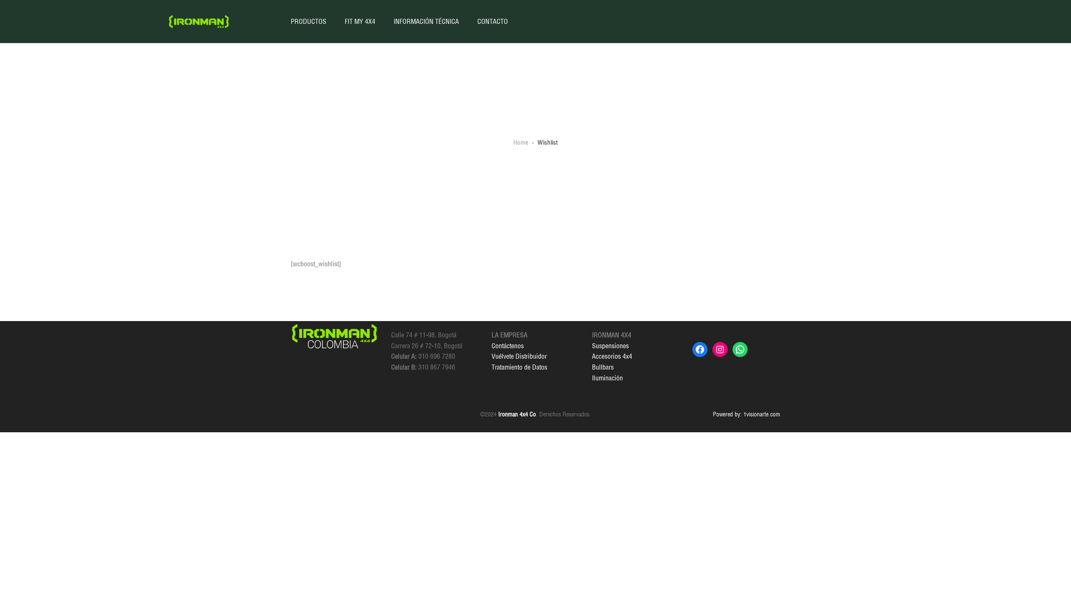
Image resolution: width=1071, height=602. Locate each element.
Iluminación (607, 378)
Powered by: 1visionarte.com (746, 414)
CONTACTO (492, 21)
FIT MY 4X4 (360, 21)
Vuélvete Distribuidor (519, 356)
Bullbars (603, 367)
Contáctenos (508, 346)
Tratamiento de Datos (519, 367)
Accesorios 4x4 (612, 356)
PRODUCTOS (308, 21)
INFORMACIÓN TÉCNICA (426, 21)
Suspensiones (610, 346)
